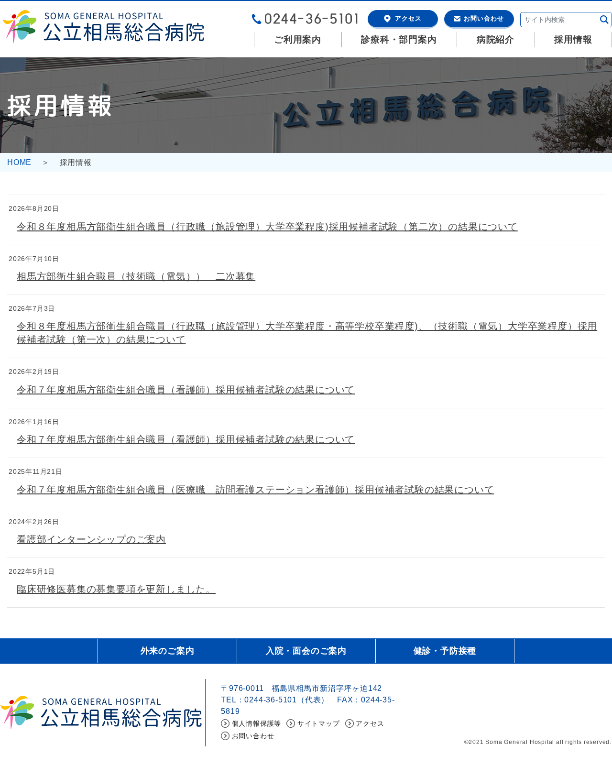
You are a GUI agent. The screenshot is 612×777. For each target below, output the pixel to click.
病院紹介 (495, 39)
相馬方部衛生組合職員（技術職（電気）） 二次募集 (136, 276)
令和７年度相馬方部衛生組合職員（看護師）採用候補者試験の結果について (186, 389)
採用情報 (573, 39)
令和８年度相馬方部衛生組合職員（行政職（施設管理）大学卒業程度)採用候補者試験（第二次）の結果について (267, 226)
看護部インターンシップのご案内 (91, 539)
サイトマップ (318, 723)
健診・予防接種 (445, 651)
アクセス (408, 18)
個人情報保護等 (257, 723)
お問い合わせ (484, 18)
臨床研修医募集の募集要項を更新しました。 (116, 589)
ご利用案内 (297, 39)
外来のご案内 (168, 651)
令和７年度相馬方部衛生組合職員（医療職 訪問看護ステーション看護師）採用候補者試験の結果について (255, 489)
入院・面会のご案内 (306, 651)
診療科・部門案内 (399, 39)
